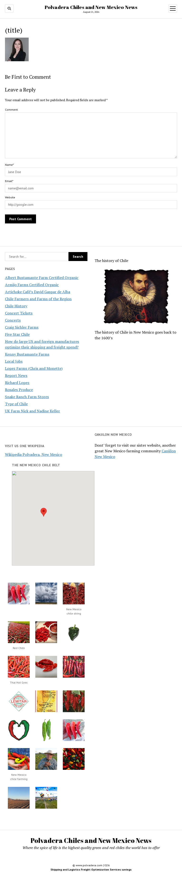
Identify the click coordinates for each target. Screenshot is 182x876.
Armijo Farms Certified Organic (32, 284)
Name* (9, 164)
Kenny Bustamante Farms (27, 354)
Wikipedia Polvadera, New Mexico (33, 454)
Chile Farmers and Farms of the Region (38, 298)
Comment (11, 109)
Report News (16, 375)
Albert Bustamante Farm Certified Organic (41, 277)
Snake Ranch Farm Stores (27, 396)
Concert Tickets (18, 313)
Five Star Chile (17, 334)
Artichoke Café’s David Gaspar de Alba (37, 291)
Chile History (16, 306)
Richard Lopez (17, 382)
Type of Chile (16, 403)
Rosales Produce (19, 389)
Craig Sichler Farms (21, 327)
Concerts (13, 320)
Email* (9, 181)
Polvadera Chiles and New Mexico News (91, 7)
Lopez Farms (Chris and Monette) (34, 368)
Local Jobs (14, 361)
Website (10, 197)
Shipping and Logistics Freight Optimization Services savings (91, 869)
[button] (44, 512)
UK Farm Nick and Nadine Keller (32, 411)
